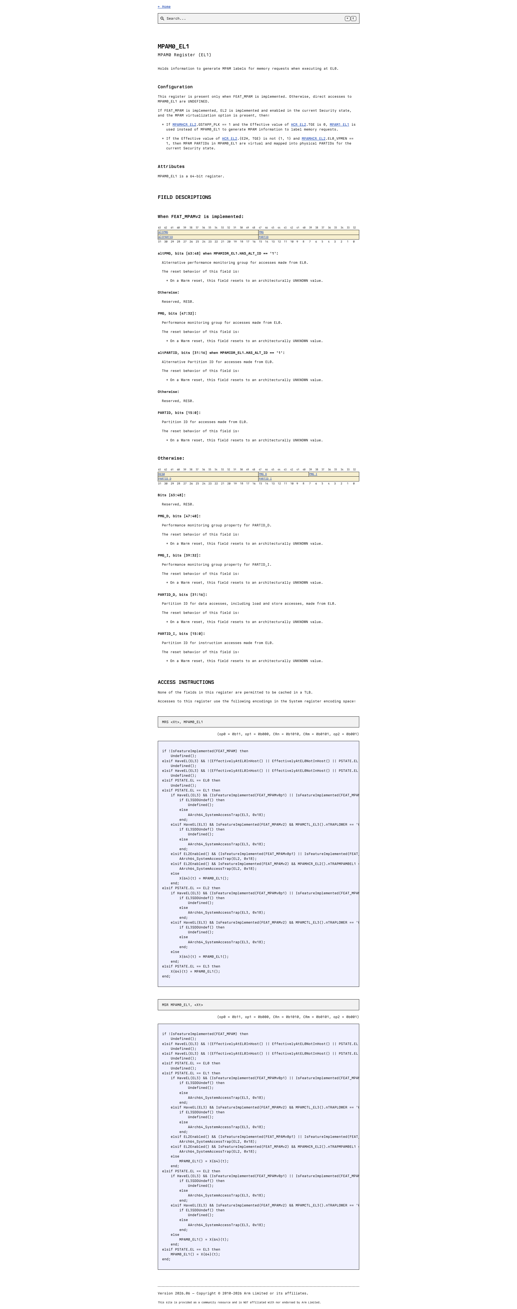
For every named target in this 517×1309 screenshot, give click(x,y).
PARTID (263, 237)
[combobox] (258, 18)
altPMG (163, 232)
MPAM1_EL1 (339, 124)
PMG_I (313, 474)
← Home (164, 7)
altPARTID (165, 237)
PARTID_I (265, 478)
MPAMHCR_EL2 (184, 124)
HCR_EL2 (298, 124)
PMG (261, 232)
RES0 (161, 474)
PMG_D (263, 474)
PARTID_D (164, 478)
